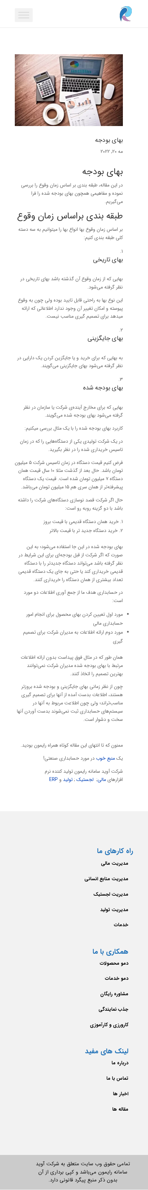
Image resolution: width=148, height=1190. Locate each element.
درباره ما (120, 1063)
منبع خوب (105, 758)
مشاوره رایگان (114, 994)
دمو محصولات (114, 963)
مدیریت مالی (114, 863)
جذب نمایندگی (113, 1009)
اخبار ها (120, 1094)
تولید (68, 779)
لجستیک (85, 779)
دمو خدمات (116, 978)
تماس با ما (117, 1078)
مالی (102, 779)
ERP (53, 779)
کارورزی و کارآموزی (109, 1025)
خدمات (121, 925)
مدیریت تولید (114, 910)
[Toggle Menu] (23, 15)
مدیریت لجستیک (110, 894)
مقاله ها (120, 1109)
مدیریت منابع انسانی (106, 879)
